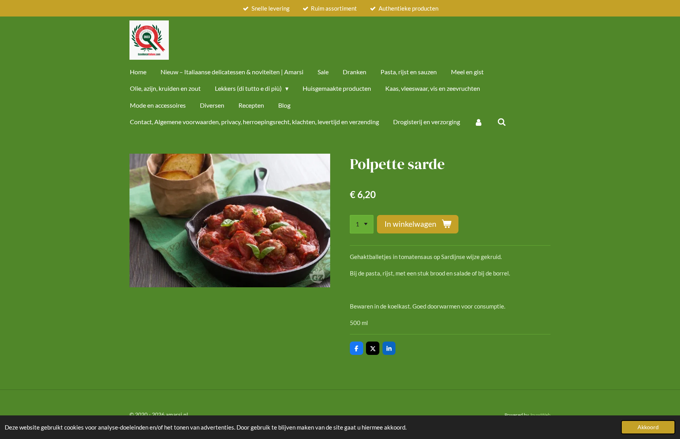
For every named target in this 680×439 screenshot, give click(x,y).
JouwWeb (540, 414)
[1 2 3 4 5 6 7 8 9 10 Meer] (361, 224)
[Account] (478, 122)
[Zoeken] (501, 122)
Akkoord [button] (648, 427)
